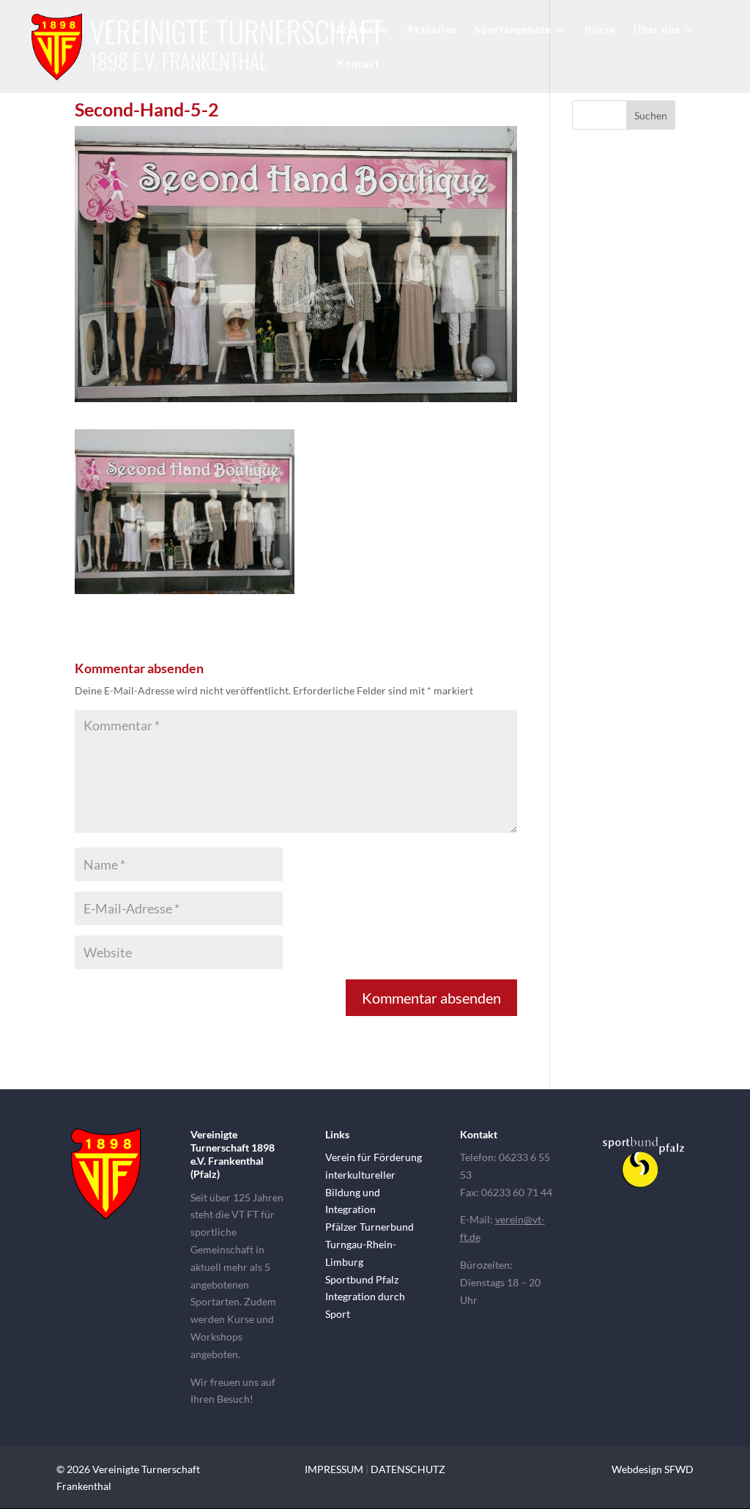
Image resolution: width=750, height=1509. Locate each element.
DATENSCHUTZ (408, 1469)
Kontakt (358, 64)
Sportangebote (513, 29)
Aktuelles (431, 29)
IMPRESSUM (334, 1469)
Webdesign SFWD (653, 1469)
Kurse (599, 29)
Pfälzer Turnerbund (369, 1226)
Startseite (362, 29)
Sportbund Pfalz (361, 1279)
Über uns (657, 29)
